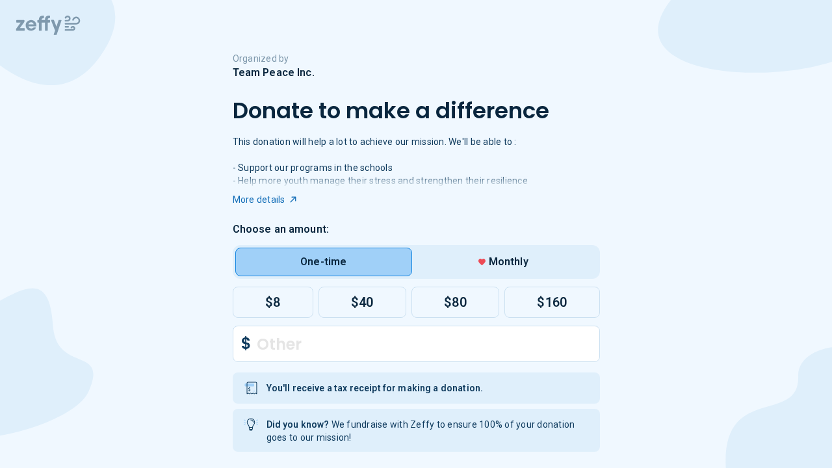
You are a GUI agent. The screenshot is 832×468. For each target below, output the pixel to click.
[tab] (324, 262)
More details (259, 199)
